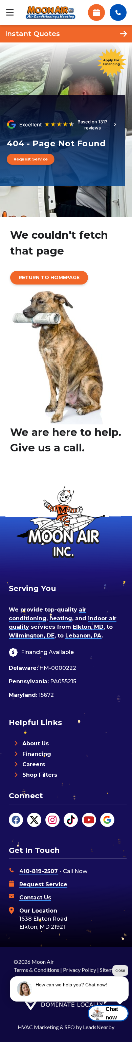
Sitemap (109, 969)
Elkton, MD (88, 627)
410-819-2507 (38, 871)
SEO (70, 1027)
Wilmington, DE (31, 635)
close (120, 970)
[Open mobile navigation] (9, 12)
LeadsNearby (98, 1027)
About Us (35, 743)
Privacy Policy (79, 969)
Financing (36, 754)
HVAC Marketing (38, 1027)
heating (60, 618)
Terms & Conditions (36, 969)
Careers (33, 764)
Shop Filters (39, 775)
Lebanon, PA (83, 635)
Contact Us (35, 897)
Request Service (43, 884)
